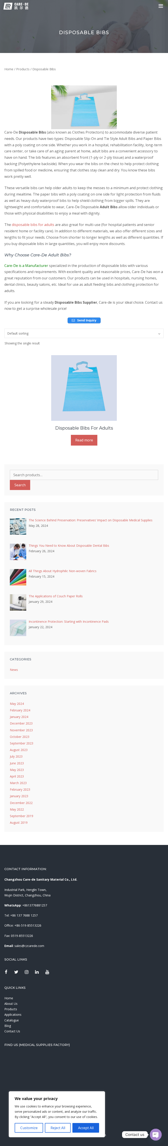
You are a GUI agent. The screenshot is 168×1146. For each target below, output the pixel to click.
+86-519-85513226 (27, 925)
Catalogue (11, 1020)
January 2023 (19, 796)
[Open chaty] (156, 1135)
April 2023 (17, 776)
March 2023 (18, 783)
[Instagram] (26, 972)
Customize (29, 1127)
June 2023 (17, 763)
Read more (84, 440)
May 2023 (17, 770)
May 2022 (17, 809)
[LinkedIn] (36, 972)
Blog (7, 1026)
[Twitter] (16, 972)
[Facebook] (6, 972)
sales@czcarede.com (29, 946)
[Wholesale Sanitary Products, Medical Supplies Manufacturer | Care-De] (16, 6)
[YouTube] (47, 972)
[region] (57, 1114)
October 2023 (19, 737)
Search (20, 485)
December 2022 (21, 803)
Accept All (86, 1127)
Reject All (58, 1127)
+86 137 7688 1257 (24, 915)
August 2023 (19, 750)
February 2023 (20, 789)
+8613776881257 (34, 905)
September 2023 (21, 743)
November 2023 (21, 730)
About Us (11, 1003)
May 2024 (17, 704)
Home (8, 69)
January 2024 (19, 717)
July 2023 (16, 756)
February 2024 (20, 710)
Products (23, 69)
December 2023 (21, 723)
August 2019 (19, 822)
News (14, 670)
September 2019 (21, 816)
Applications (12, 1014)
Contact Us (12, 1031)
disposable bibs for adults (33, 224)
